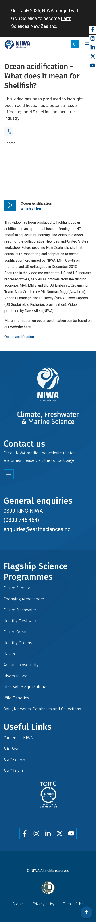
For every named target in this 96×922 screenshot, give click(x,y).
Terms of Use (73, 904)
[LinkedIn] (92, 48)
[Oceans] (8, 131)
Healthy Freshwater (21, 620)
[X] (92, 57)
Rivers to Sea (15, 676)
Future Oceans (17, 631)
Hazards (11, 653)
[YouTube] (92, 65)
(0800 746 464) (21, 520)
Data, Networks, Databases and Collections (42, 709)
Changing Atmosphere (24, 598)
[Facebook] (92, 30)
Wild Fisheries (16, 698)
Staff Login (13, 770)
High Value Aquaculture (25, 687)
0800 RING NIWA (23, 511)
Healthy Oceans (18, 642)
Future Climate (17, 587)
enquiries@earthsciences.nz (37, 529)
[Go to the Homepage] (17, 44)
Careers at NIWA (18, 737)
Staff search (14, 759)
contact (58, 460)
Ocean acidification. (19, 337)
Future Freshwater (20, 609)
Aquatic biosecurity (21, 664)
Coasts (9, 143)
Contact (18, 904)
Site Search (14, 748)
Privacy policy (44, 904)
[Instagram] (92, 39)
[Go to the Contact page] (9, 474)
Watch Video (31, 209)
